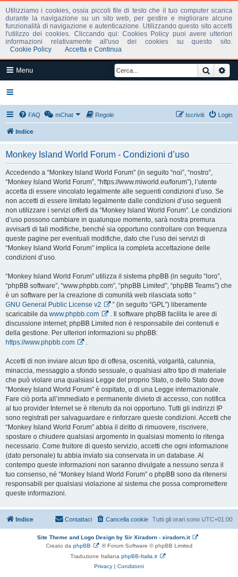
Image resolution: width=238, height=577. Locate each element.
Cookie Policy (30, 49)
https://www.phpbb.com (40, 342)
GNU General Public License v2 (53, 304)
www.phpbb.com (74, 314)
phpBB (82, 546)
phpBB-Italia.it (139, 556)
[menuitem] (29, 115)
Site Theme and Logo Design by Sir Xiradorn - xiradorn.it (113, 537)
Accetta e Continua (93, 49)
